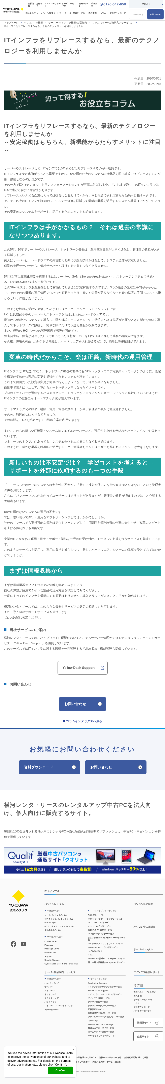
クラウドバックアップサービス (102, 1005)
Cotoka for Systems (97, 983)
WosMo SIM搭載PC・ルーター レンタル (106, 958)
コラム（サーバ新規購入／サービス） (112, 22)
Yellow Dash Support (79, 667)
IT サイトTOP (51, 891)
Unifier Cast (50, 952)
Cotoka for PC (51, 941)
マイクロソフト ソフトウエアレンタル (105, 943)
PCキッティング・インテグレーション (105, 919)
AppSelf (48, 956)
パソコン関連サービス (51, 13)
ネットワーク (50, 994)
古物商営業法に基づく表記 (136, 1057)
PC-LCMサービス (96, 915)
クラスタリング (51, 998)
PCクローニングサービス (99, 922)
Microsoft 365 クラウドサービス (103, 947)
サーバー (48, 987)
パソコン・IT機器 (33, 22)
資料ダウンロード (118, 13)
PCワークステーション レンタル (59, 926)
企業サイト (143, 1036)
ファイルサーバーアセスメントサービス (106, 1017)
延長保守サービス (96, 1009)
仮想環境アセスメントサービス (102, 1013)
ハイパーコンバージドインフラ (58, 1005)
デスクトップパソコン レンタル (58, 919)
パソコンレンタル (54, 904)
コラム (103, 13)
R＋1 (90, 955)
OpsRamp (93, 1021)
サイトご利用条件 (81, 1062)
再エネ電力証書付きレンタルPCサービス (106, 962)
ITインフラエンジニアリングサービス (105, 994)
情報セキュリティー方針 (110, 1057)
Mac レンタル (50, 922)
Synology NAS (51, 1009)
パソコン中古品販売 (144, 926)
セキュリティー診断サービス (101, 1032)
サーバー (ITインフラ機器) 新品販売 (67, 22)
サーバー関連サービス (75, 13)
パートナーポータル (143, 1011)
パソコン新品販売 (143, 904)
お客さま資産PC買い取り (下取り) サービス (106, 938)
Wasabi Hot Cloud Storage (100, 1024)
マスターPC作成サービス (99, 926)
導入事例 (93, 13)
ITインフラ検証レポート (147, 972)
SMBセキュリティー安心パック (102, 1036)
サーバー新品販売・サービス (60, 972)
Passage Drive (51, 949)
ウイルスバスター (96, 951)
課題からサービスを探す (145, 992)
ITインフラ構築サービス (99, 998)
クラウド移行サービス (98, 1002)
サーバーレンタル (143, 949)
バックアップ (50, 1002)
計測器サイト (144, 1022)
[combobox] (137, 14)
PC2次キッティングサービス (101, 934)
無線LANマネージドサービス (101, 1028)
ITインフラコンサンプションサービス (105, 987)
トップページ (11, 22)
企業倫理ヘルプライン (86, 1057)
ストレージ (49, 990)
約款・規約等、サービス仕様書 (107, 1062)
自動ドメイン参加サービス (100, 930)
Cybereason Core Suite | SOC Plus (61, 964)
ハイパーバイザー (52, 983)
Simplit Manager (52, 960)
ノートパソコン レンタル (55, 915)
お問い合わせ (155, 14)
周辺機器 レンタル (52, 930)
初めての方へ (32, 13)
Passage (48, 945)
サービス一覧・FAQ (143, 999)
